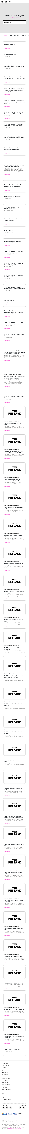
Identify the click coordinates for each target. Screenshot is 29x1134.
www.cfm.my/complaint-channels (15, 1128)
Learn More (7, 48)
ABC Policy (5, 1125)
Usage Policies (23, 1124)
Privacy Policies (15, 1124)
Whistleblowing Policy (14, 1125)
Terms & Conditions (6, 1124)
